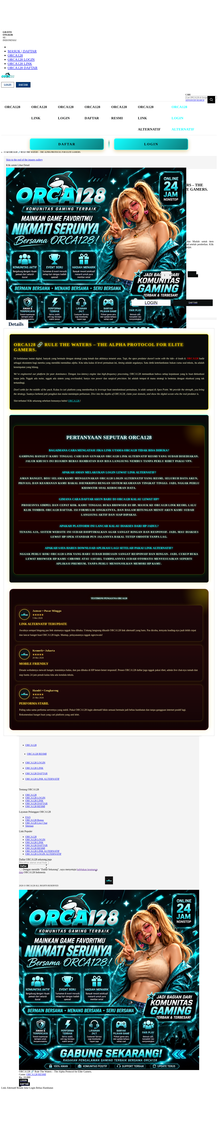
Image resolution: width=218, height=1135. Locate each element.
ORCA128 (15, 55)
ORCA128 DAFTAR (23, 68)
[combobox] (201, 97)
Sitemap (29, 826)
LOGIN (151, 144)
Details (15, 324)
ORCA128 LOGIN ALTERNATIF (43, 854)
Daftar (23, 84)
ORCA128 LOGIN (21, 59)
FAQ (27, 817)
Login (7, 84)
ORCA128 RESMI (37, 754)
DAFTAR (66, 144)
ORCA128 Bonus (34, 820)
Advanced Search (194, 100)
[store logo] (8, 77)
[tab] (16, 324)
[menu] (99, 118)
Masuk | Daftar (22, 51)
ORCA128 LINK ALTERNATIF (42, 779)
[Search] (211, 99)
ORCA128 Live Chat (36, 823)
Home (6, 152)
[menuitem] (12, 107)
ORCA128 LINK (20, 64)
